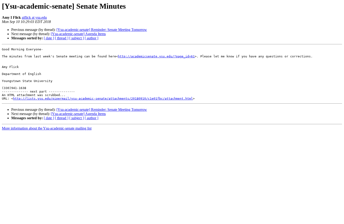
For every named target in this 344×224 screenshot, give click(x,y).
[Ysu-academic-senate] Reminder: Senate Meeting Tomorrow (101, 30)
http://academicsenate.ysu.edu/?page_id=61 (156, 56)
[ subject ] (76, 38)
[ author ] (91, 38)
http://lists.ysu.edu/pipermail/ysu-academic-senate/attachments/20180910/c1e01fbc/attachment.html (103, 98)
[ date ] (49, 38)
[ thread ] (61, 38)
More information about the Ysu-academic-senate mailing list (46, 128)
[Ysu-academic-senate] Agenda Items (78, 34)
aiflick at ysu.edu (34, 17)
